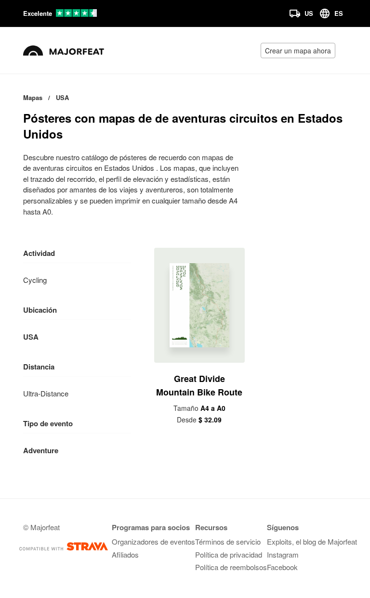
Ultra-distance (45, 393)
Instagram (283, 554)
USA (31, 336)
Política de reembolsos (231, 567)
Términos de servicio (228, 541)
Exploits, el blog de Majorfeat (312, 541)
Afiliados (125, 554)
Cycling (35, 280)
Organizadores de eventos (153, 541)
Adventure (40, 450)
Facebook (282, 567)
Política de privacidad (228, 554)
